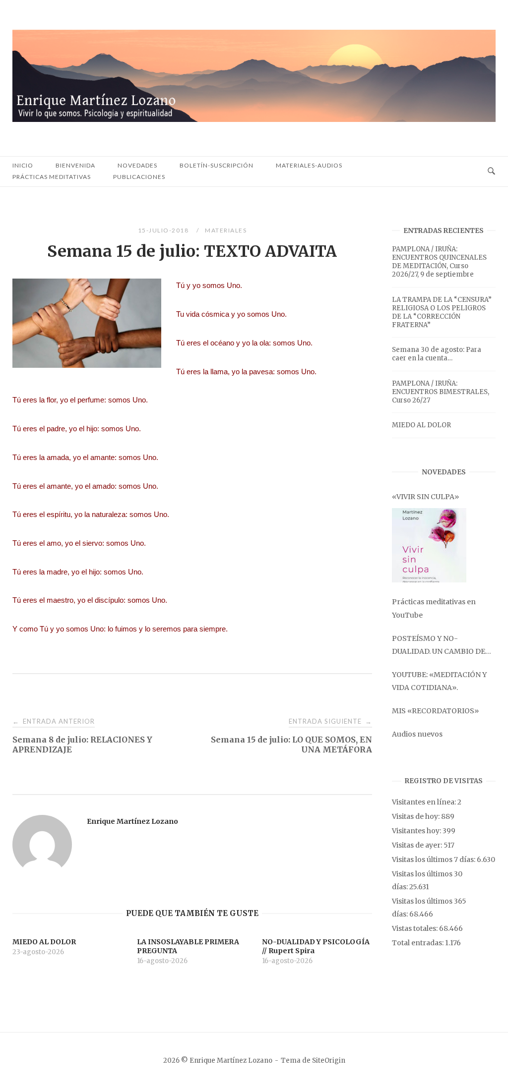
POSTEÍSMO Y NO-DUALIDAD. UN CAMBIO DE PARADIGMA (438, 646)
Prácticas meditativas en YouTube (434, 608)
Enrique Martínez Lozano (132, 821)
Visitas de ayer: (418, 845)
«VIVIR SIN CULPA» (425, 496)
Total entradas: (418, 942)
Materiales (226, 230)
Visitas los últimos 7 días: (434, 859)
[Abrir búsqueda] (491, 171)
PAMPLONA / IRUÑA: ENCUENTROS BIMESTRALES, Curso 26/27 (440, 391)
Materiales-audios (309, 165)
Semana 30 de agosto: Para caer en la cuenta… (436, 353)
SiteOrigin (328, 1060)
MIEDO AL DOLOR (421, 425)
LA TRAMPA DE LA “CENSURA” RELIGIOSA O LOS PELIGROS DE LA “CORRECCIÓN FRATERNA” (442, 312)
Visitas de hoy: (416, 816)
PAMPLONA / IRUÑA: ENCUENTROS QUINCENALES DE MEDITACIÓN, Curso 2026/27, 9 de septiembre (439, 262)
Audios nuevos (417, 734)
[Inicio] (254, 119)
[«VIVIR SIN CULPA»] (429, 545)
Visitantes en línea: (424, 802)
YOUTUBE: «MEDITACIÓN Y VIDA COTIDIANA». (439, 681)
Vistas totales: (415, 928)
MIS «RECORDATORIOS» (435, 710)
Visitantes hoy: (417, 830)
